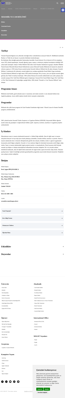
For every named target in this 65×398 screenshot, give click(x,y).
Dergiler (35, 342)
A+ (62, 47)
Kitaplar (35, 339)
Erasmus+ (36, 324)
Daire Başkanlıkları (5, 292)
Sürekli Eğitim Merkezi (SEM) (7, 303)
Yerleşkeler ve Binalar (5, 295)
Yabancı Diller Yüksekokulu (39, 303)
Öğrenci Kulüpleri (5, 373)
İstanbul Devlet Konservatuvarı (39, 298)
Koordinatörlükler (5, 305)
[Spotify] (18, 381)
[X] (6, 381)
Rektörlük (3, 290)
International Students (38, 326)
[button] (63, 10)
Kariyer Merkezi (5, 337)
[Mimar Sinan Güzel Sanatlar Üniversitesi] (8, 3)
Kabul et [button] (40, 389)
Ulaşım (3, 363)
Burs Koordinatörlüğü (6, 332)
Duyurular (4, 35)
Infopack (35, 329)
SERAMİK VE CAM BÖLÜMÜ (47, 8)
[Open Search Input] (57, 3)
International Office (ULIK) (39, 321)
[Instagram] (14, 381)
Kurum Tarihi (4, 287)
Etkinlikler (4, 30)
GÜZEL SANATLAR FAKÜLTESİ (22, 8)
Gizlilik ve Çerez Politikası (30, 391)
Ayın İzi (35, 345)
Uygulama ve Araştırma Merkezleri (8, 347)
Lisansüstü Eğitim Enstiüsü (39, 311)
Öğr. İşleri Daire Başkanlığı (6, 324)
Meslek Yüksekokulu (38, 305)
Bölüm (3, 22)
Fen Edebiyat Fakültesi (38, 292)
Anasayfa (3, 8)
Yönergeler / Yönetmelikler (6, 326)
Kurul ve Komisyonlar (6, 298)
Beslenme (3, 368)
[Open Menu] (62, 3)
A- (60, 47)
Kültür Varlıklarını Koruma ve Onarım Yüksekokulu (43, 300)
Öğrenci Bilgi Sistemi (5, 321)
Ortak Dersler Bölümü (38, 308)
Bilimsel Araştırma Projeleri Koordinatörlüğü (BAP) (11, 300)
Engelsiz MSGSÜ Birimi (6, 308)
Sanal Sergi (4, 358)
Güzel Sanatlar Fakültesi (38, 287)
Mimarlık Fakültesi (37, 290)
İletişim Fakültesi (37, 295)
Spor (3, 371)
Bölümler (35, 8)
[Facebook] (2, 381)
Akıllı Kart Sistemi (5, 360)
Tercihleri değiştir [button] (42, 392)
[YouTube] (10, 381)
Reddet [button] (47, 389)
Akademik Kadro (6, 26)
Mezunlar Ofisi (4, 334)
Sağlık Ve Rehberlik (5, 365)
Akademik (10, 8)
